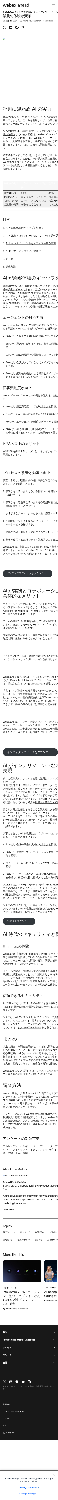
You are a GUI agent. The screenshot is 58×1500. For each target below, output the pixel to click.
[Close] (53, 1474)
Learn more (8, 1209)
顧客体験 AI (52, 1240)
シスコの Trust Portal (29, 1027)
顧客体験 (38, 1240)
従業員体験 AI (23, 1240)
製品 (5, 1332)
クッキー (6, 1418)
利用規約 (6, 1404)
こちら (40, 1071)
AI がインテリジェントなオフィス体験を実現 (31, 243)
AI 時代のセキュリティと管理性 (23, 251)
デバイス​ (7, 1347)
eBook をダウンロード (19, 921)
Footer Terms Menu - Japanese (19, 1339)
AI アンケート (9, 1232)
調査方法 (11, 267)
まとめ (9, 259)
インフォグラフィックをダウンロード (27, 573)
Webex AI (39, 1232)
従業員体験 (8, 1240)
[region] (29, 1485)
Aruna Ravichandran (32, 20)
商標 (4, 1426)
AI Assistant (50, 117)
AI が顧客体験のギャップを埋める (25, 228)
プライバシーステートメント (13, 1411)
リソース (7, 1355)
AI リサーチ (25, 1232)
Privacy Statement (27, 1487)
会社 (5, 1362)
